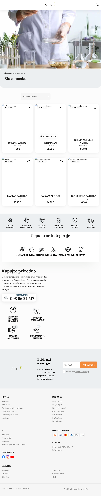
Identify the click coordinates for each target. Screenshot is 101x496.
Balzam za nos (17, 142)
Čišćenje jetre (58, 473)
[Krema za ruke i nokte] (83, 122)
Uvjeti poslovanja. (82, 372)
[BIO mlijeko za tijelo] (83, 176)
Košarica (5, 401)
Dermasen (50, 142)
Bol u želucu (57, 414)
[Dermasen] (50, 122)
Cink (54, 477)
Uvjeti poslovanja (9, 411)
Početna (10, 73)
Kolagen (5, 470)
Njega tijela (57, 404)
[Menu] (3, 5)
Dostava (5, 418)
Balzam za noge (50, 196)
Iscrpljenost (57, 421)
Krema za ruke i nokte (83, 141)
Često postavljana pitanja (12, 408)
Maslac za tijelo (17, 196)
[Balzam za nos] (17, 122)
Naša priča (6, 438)
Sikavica (5, 477)
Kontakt (5, 441)
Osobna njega (58, 411)
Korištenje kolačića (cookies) (14, 444)
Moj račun (6, 404)
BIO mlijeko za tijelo (83, 196)
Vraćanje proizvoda (10, 414)
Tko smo (5, 434)
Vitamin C (56, 470)
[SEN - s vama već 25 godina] (50, 5)
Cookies (67, 489)
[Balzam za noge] (50, 176)
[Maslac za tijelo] (17, 176)
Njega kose (57, 401)
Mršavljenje (57, 418)
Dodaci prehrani (59, 408)
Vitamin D (6, 473)
